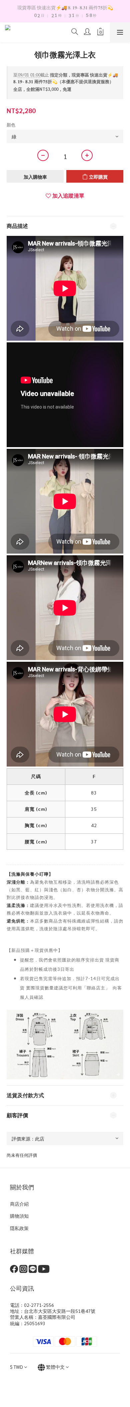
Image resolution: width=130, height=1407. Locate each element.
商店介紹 (19, 1204)
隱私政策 (19, 1228)
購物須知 (19, 1216)
